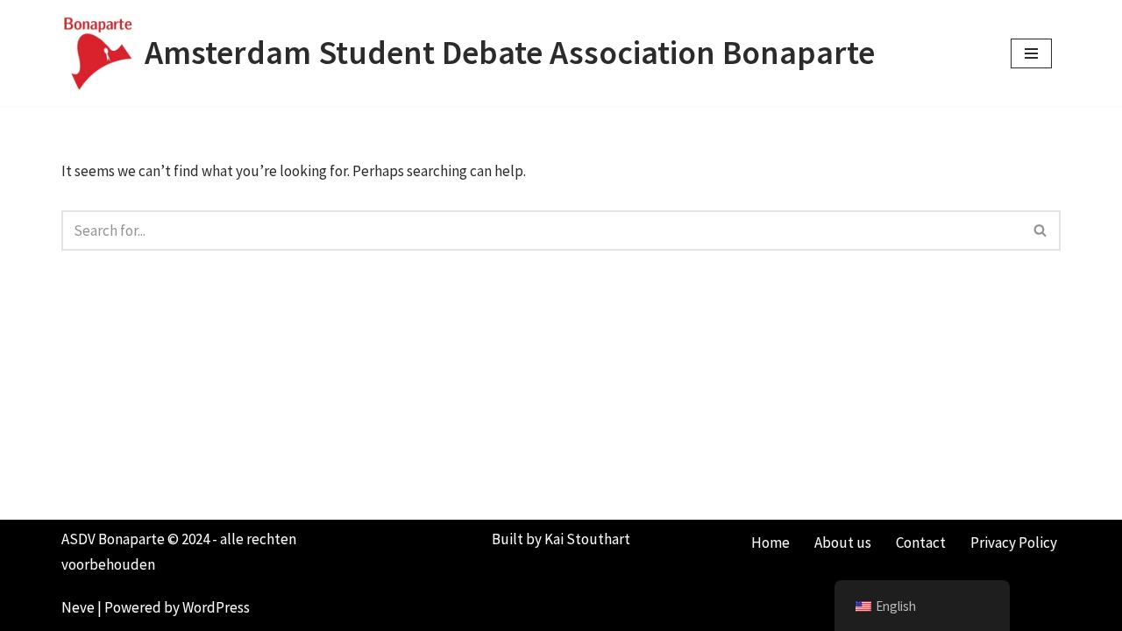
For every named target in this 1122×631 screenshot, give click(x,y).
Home (770, 542)
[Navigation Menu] (1031, 53)
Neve (78, 607)
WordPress (216, 607)
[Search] (1041, 230)
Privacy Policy (1013, 542)
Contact (921, 542)
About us (842, 542)
